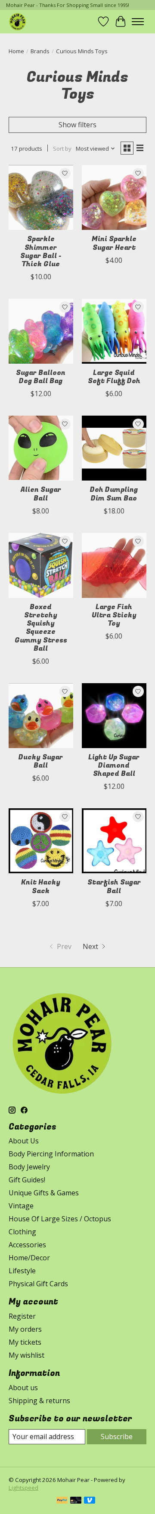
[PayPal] (62, 1501)
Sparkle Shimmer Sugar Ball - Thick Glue (41, 251)
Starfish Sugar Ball (114, 886)
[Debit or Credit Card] (75, 1501)
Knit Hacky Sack (40, 886)
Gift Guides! (27, 1180)
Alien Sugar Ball (41, 493)
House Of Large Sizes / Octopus (60, 1218)
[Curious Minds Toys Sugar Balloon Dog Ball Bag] (41, 331)
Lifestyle (22, 1270)
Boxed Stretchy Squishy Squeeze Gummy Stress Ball (41, 628)
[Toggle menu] (137, 21)
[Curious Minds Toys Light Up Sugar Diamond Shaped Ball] (114, 715)
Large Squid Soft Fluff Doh (114, 377)
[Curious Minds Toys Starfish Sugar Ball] (114, 840)
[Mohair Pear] (17, 21)
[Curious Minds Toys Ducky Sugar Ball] (41, 715)
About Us (24, 1141)
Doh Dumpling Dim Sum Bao (114, 493)
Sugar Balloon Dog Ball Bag (40, 377)
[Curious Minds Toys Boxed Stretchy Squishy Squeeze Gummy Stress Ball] (41, 565)
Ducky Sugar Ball (41, 761)
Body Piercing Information (51, 1154)
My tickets (25, 1342)
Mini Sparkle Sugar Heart (114, 243)
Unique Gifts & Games (44, 1193)
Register (22, 1316)
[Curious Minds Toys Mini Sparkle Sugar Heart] (114, 197)
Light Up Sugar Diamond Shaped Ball (114, 765)
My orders (25, 1329)
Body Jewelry (29, 1167)
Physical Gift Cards (38, 1283)
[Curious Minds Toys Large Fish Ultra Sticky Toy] (114, 565)
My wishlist (26, 1355)
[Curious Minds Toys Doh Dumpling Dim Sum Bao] (114, 448)
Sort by (62, 148)
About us (23, 1387)
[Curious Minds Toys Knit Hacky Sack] (41, 840)
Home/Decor (29, 1257)
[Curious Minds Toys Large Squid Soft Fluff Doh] (114, 331)
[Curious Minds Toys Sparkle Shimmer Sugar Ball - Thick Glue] (41, 197)
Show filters (77, 124)
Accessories (27, 1244)
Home (16, 51)
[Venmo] (89, 1501)
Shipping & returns (39, 1400)
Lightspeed (23, 1487)
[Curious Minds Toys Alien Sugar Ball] (41, 448)
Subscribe (117, 1436)
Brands (40, 51)
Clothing (22, 1231)
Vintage (21, 1206)
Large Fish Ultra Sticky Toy (114, 615)
